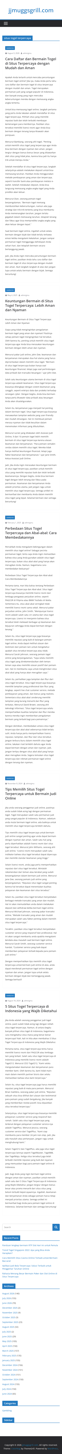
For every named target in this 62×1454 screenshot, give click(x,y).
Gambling (10, 48)
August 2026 (8, 1293)
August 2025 (8, 1327)
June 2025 (7, 1336)
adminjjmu (27, 53)
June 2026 (7, 1303)
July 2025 (6, 1331)
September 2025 (10, 1322)
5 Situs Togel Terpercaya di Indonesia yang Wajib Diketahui (31, 1008)
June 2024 (7, 1393)
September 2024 (10, 1379)
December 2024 (9, 1365)
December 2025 (9, 1307)
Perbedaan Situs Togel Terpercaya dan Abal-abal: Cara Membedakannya (31, 533)
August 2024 (8, 1384)
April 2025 (7, 1346)
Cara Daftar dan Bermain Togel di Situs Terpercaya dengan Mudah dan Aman (30, 63)
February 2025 (9, 1355)
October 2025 (8, 1317)
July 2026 (6, 1298)
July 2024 (6, 1389)
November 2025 (10, 1312)
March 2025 (8, 1350)
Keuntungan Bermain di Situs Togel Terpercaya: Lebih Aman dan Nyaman (30, 305)
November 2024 (10, 1369)
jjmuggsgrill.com (31, 10)
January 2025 (8, 1360)
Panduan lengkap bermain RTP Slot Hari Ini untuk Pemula (30, 1245)
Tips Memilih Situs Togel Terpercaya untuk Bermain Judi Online (30, 793)
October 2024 (8, 1374)
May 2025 (7, 1341)
